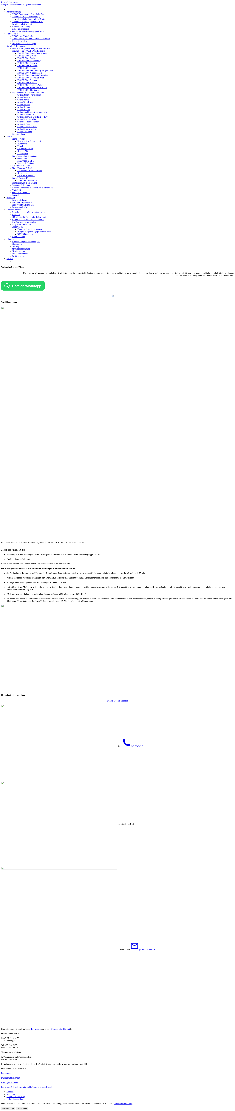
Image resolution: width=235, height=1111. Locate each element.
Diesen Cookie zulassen (117, 701)
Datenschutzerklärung (60, 1029)
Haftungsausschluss (9, 1082)
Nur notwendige (8, 1108)
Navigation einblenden (31, 5)
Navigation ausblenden (11, 5)
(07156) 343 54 (137, 746)
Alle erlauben (22, 1108)
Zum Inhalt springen (9, 2)
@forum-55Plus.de (147, 949)
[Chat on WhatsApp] (23, 290)
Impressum (36, 1029)
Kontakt (49, 1087)
